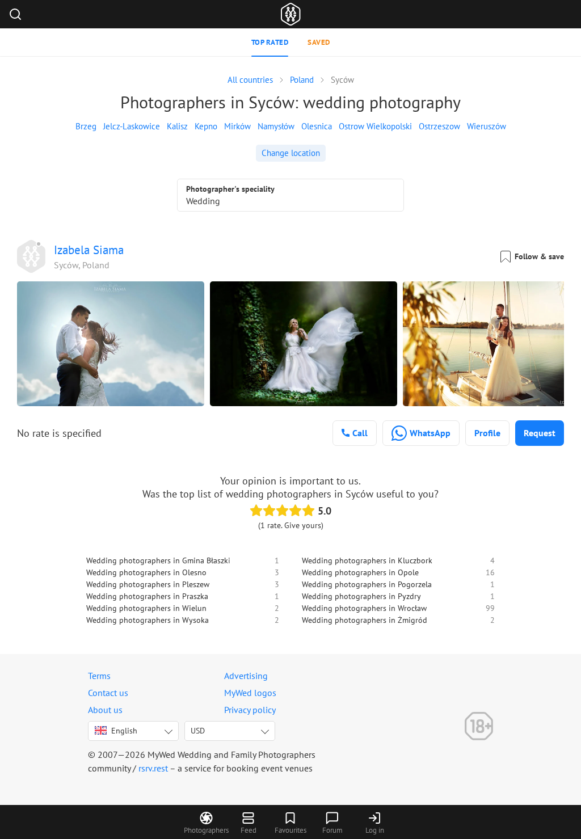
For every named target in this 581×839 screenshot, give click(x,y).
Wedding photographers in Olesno (146, 572)
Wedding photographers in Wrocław (364, 608)
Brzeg (85, 126)
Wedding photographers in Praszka (147, 596)
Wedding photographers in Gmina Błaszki (158, 560)
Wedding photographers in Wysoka (147, 620)
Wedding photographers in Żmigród (364, 620)
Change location (291, 152)
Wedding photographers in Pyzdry (361, 596)
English (124, 731)
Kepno (206, 126)
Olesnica (316, 126)
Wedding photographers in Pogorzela (367, 584)
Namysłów (276, 126)
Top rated (270, 42)
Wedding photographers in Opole (360, 572)
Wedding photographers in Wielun (146, 608)
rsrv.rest (153, 768)
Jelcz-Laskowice (131, 126)
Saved (319, 42)
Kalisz (177, 126)
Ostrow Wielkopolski (375, 126)
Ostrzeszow (439, 126)
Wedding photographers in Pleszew (147, 584)
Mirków (237, 126)
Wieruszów (486, 126)
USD (198, 731)
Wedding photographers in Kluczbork (367, 560)
